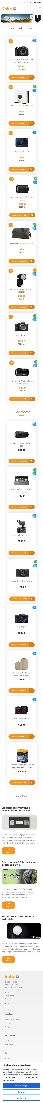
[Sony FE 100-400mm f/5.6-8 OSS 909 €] (21, 434)
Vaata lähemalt (19, 77)
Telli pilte (8, 1027)
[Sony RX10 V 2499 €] (21, 618)
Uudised (8, 1023)
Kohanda (21, 1092)
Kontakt (8, 1058)
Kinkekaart (9, 1044)
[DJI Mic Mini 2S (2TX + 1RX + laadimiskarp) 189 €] (21, 480)
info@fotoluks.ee (16, 987)
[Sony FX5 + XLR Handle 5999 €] (21, 526)
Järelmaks (9, 1041)
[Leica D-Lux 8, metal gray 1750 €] (22, 572)
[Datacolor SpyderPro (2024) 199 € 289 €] (21, 96)
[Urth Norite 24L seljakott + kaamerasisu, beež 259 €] (21, 664)
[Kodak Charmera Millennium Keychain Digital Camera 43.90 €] (22, 756)
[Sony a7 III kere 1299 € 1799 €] (21, 326)
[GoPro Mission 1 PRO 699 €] (21, 710)
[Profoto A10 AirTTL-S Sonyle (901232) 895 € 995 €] (21, 280)
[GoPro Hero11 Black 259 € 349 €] (21, 142)
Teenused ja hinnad (12, 1020)
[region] (21, 1082)
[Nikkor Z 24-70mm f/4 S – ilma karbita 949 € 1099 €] (22, 188)
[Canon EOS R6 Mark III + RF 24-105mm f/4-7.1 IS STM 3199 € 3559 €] (21, 51)
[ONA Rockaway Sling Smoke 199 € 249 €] (21, 234)
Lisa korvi (31, 78)
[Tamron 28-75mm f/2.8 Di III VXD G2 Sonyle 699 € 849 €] (22, 372)
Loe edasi (8, 850)
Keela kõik (21, 1098)
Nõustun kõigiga (21, 1086)
